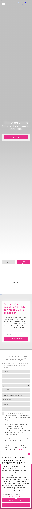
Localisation (5, 394)
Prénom (5, 371)
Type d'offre (6, 384)
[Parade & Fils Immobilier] (24, 3)
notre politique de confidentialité (11, 496)
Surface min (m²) (8, 404)
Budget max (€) (8, 399)
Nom (4, 376)
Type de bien (6, 389)
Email (4, 381)
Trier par (5, 261)
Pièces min (6, 409)
